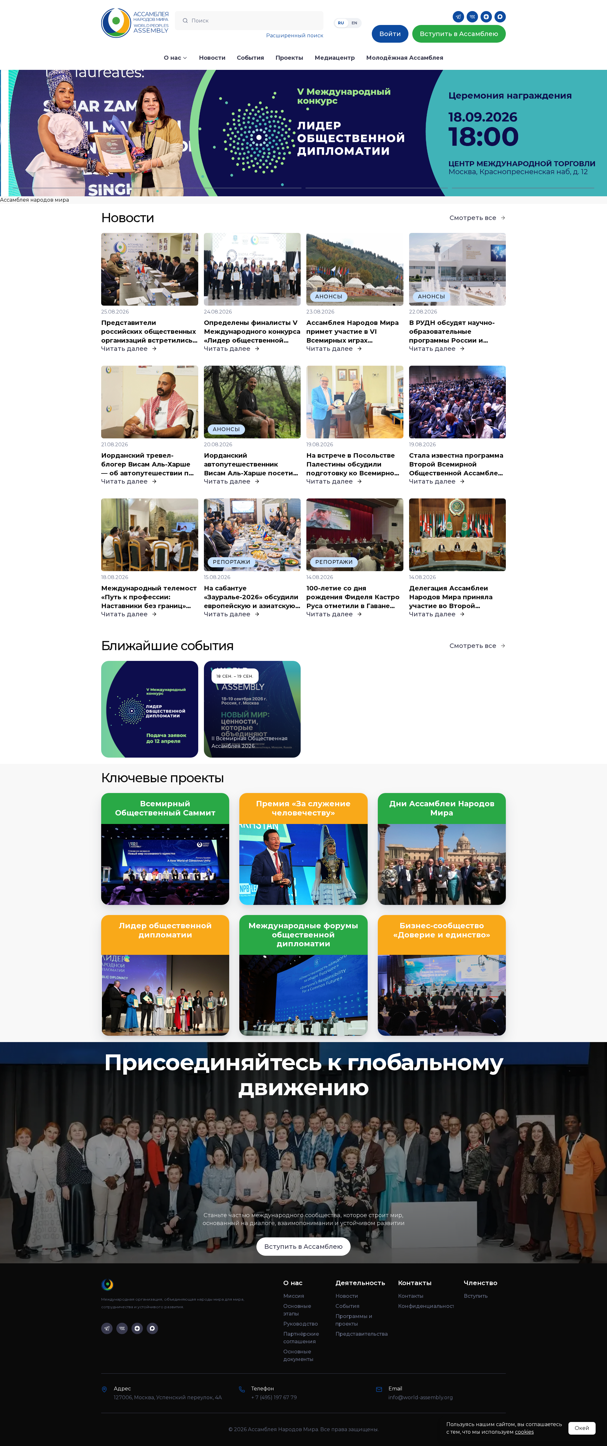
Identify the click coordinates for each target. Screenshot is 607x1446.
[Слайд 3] (376, 188)
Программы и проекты (353, 1320)
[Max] (500, 16)
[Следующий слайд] (531, 133)
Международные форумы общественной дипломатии (303, 935)
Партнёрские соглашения (301, 1338)
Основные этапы (297, 1310)
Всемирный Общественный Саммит (165, 808)
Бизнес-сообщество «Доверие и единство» (441, 930)
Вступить (476, 1296)
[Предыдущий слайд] (76, 133)
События (347, 1306)
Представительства (361, 1334)
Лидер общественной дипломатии (165, 930)
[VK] (472, 16)
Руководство (300, 1324)
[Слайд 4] (523, 188)
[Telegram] (458, 16)
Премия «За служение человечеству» (303, 808)
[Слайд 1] (84, 188)
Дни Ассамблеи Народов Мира (441, 808)
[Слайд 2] (230, 188)
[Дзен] (486, 16)
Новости (346, 1296)
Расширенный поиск (294, 36)
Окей (582, 1428)
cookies (524, 1432)
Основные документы (298, 1355)
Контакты (411, 1296)
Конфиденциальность (426, 1306)
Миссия (293, 1296)
